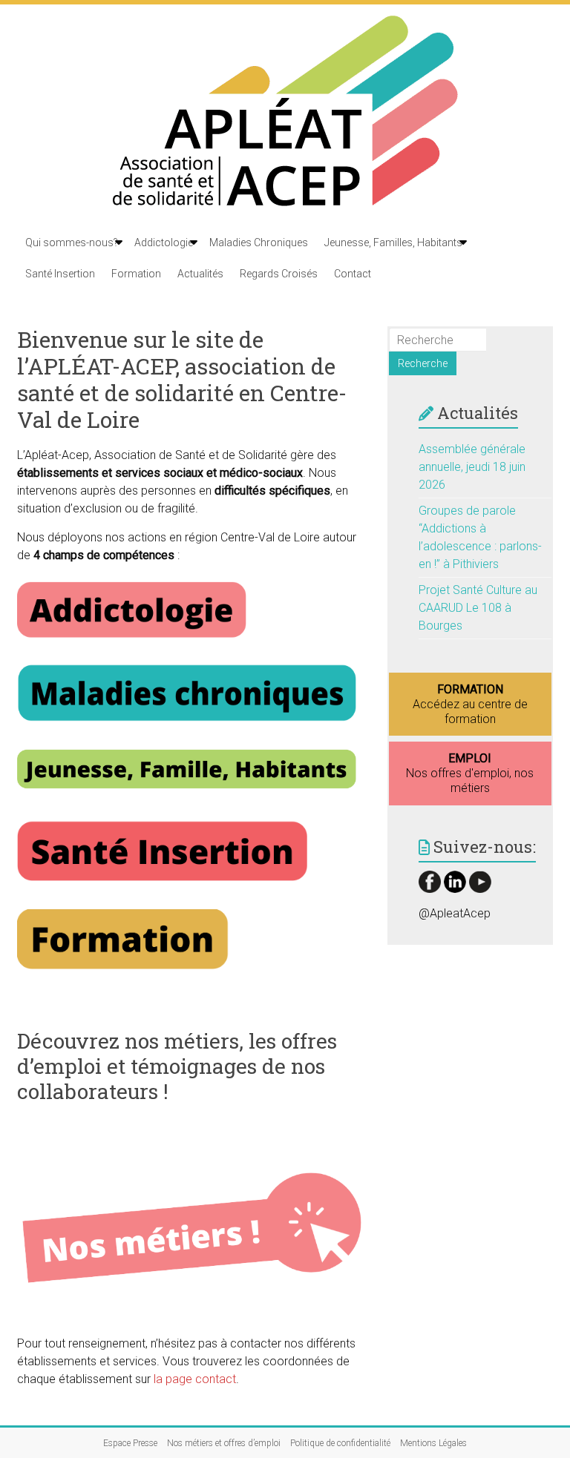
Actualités (200, 274)
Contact (352, 274)
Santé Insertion (60, 274)
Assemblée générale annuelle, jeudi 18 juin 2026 (472, 467)
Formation (136, 274)
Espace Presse (130, 1443)
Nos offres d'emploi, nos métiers (470, 773)
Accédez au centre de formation (470, 704)
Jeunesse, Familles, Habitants (393, 242)
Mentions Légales (433, 1443)
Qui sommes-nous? (71, 242)
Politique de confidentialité (340, 1443)
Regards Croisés (279, 274)
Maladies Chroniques (258, 242)
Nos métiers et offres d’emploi (224, 1443)
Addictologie (163, 242)
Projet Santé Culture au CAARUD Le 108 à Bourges (478, 608)
